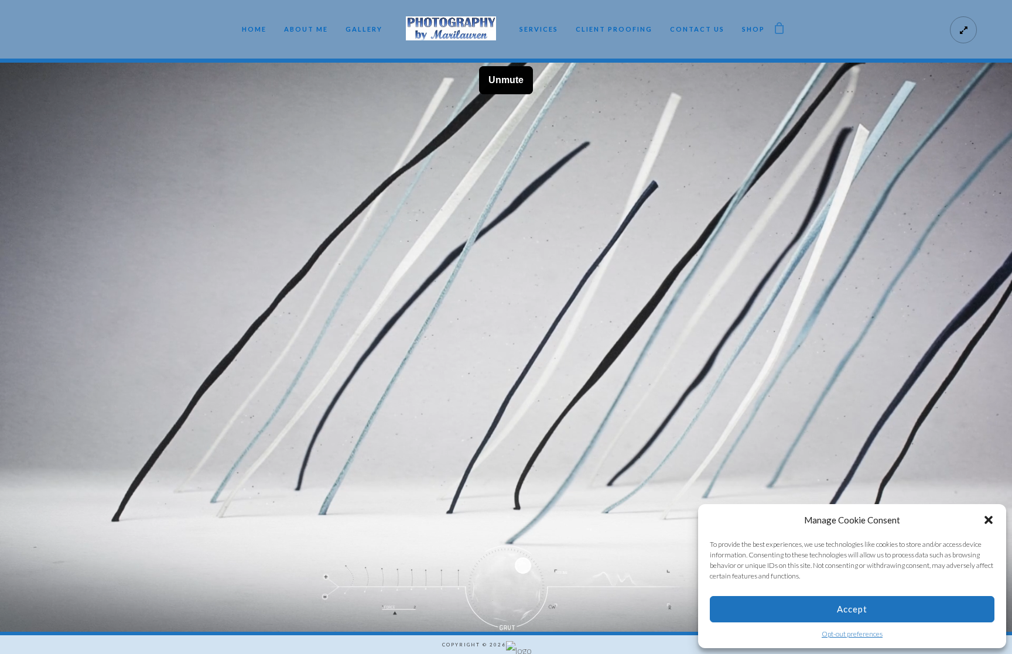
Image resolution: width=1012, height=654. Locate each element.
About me (306, 29)
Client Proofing (614, 29)
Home (254, 29)
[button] (988, 520)
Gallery (364, 29)
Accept (852, 609)
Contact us (697, 29)
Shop (753, 29)
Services (538, 29)
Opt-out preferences (852, 633)
